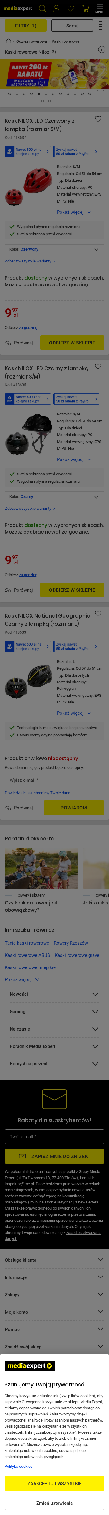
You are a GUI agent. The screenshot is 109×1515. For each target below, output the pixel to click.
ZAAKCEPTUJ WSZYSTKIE (55, 1483)
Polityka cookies (19, 1466)
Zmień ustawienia (54, 1503)
